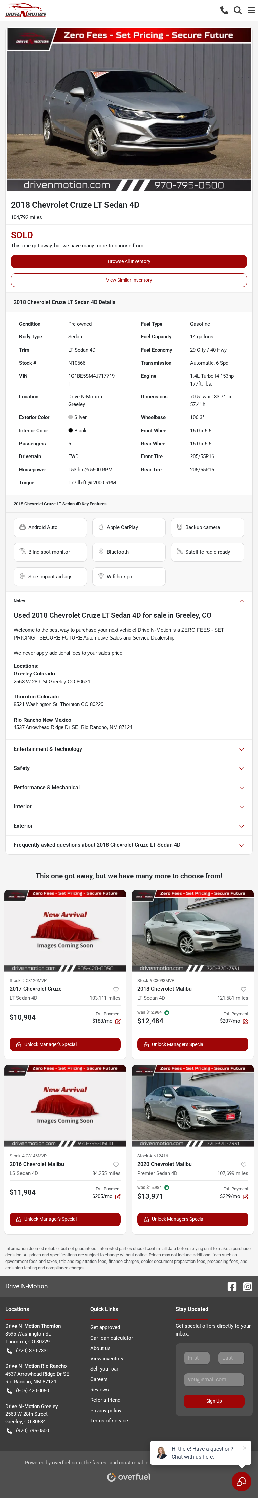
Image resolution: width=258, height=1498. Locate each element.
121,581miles (232, 998)
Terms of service (109, 1421)
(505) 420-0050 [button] (32, 1391)
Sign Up (214, 1401)
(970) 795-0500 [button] (32, 1431)
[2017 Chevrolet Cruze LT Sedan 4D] (65, 931)
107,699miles (232, 1173)
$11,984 (23, 1192)
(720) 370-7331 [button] (32, 1351)
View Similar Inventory (129, 280)
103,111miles (105, 998)
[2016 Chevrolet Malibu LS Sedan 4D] (65, 1106)
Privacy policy (105, 1411)
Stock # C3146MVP (28, 1155)
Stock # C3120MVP (28, 980)
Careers (99, 1379)
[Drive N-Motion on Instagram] (245, 1286)
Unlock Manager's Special (50, 1044)
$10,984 (23, 1017)
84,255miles (106, 1173)
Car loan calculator (111, 1338)
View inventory (106, 1359)
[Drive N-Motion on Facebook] (229, 1286)
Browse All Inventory (129, 261)
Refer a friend (105, 1400)
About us (100, 1348)
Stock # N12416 (152, 1155)
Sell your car (104, 1369)
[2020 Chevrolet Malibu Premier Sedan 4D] (193, 1106)
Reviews (99, 1390)
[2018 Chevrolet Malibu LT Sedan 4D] (193, 931)
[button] (224, 10)
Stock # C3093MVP (155, 980)
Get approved (105, 1327)
